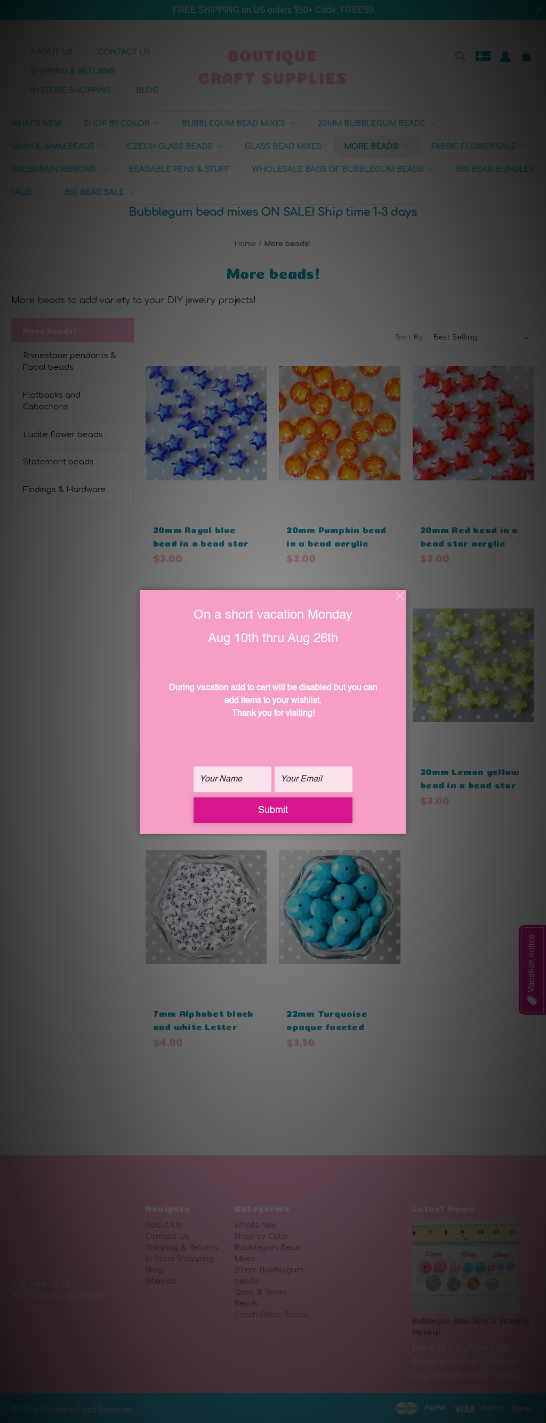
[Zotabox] (399, 824)
